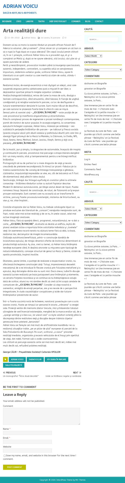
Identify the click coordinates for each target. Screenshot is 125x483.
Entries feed (90, 164)
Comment (8, 406)
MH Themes (80, 480)
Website (7, 447)
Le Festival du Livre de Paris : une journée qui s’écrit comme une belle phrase (101, 141)
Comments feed (92, 169)
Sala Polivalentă (13, 365)
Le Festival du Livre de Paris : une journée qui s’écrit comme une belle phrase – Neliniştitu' (102, 134)
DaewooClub (35, 359)
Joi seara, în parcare (50, 38)
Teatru (41, 21)
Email (6, 438)
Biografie (6, 21)
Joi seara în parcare (56, 359)
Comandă (75, 21)
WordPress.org (91, 174)
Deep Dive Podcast (58, 21)
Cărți (18, 21)
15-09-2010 (13, 38)
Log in (87, 159)
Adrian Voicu (30, 38)
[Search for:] (103, 39)
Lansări (29, 21)
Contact (99, 21)
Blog (87, 21)
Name (6, 429)
